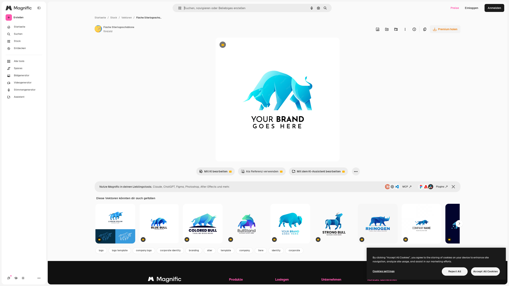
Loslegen (282, 279)
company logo (144, 250)
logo (101, 250)
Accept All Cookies (485, 271)
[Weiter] (459, 223)
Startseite (100, 17)
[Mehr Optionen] (405, 29)
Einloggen (471, 8)
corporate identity (170, 250)
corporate (294, 250)
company (244, 250)
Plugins (440, 186)
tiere (260, 250)
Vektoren (126, 17)
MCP (405, 186)
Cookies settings (383, 271)
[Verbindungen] (9, 278)
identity (276, 250)
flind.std (107, 31)
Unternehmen (331, 279)
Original (241, 45)
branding (194, 250)
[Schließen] (453, 186)
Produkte (236, 279)
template (226, 250)
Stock (113, 17)
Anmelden (494, 8)
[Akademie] (16, 278)
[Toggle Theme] (23, 278)
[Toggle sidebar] (39, 8)
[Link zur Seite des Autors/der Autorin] (98, 29)
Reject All (454, 271)
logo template (120, 250)
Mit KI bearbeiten (213, 172)
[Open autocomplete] (178, 8)
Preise (455, 8)
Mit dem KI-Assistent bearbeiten (316, 172)
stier (209, 250)
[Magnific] (164, 280)
